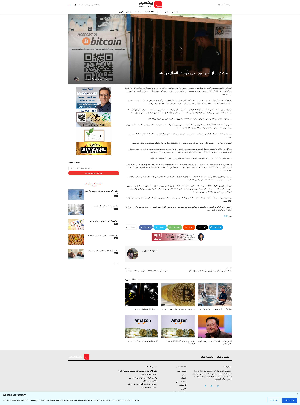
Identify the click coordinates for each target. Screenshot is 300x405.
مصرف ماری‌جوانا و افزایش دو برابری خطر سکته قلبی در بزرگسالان (210, 270)
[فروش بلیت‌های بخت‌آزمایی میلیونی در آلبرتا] (76, 224)
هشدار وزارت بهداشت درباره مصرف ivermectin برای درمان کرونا (146, 270)
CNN (225, 216)
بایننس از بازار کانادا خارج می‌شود (146, 309)
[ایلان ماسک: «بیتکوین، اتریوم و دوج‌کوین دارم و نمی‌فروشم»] (215, 326)
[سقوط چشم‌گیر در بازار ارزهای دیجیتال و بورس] (178, 295)
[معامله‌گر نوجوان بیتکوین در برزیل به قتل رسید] (215, 295)
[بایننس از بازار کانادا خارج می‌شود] (141, 295)
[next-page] (113, 263)
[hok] (93, 119)
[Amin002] (93, 99)
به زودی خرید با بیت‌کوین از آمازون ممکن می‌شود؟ (180, 342)
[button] (78, 4)
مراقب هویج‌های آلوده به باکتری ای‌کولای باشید (103, 235)
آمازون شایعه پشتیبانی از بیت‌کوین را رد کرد (143, 341)
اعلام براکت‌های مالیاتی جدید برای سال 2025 (103, 250)
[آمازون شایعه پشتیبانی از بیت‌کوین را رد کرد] (141, 326)
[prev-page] (117, 263)
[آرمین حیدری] (77, 79)
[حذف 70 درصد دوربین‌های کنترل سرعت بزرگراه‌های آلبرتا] (76, 194)
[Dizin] (93, 134)
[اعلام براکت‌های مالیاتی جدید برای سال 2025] (76, 254)
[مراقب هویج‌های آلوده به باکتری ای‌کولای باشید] (76, 239)
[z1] (178, 237)
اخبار (115, 196)
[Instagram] (211, 386)
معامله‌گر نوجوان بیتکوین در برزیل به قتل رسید (215, 309)
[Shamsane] (93, 148)
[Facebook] (205, 386)
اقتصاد (126, 305)
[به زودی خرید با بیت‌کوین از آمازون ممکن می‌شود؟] (178, 326)
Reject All (274, 400)
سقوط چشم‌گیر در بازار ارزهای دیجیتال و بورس (178, 309)
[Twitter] (218, 386)
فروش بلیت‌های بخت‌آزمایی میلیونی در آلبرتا (104, 220)
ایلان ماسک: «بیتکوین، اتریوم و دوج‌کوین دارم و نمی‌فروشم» (215, 342)
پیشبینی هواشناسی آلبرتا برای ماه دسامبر (104, 206)
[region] (150, 398)
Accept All (290, 400)
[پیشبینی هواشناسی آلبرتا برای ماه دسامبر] (76, 209)
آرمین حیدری (88, 79)
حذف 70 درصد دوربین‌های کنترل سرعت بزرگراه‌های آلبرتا (101, 192)
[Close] (297, 393)
